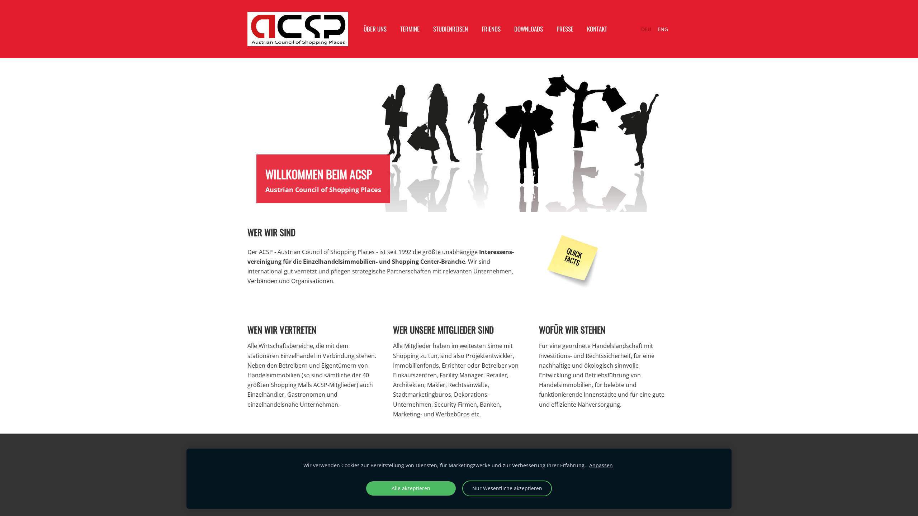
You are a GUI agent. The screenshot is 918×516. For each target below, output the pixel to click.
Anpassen (601, 465)
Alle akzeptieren (411, 488)
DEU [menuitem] (646, 29)
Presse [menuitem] (565, 28)
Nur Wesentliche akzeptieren (507, 488)
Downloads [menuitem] (528, 28)
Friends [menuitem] (491, 28)
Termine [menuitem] (410, 28)
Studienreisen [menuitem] (450, 28)
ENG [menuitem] (663, 29)
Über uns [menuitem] (375, 28)
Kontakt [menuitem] (597, 28)
